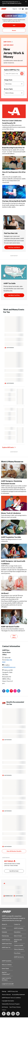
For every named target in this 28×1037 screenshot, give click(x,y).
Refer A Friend (18, 936)
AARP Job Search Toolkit (10, 627)
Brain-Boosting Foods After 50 (13, 148)
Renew (14, 30)
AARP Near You (6, 947)
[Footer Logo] (14, 911)
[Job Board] (14, 583)
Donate (4, 928)
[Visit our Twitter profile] (8, 1014)
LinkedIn (18, 691)
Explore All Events (8, 447)
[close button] (26, 13)
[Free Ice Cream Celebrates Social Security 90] (14, 111)
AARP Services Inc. (19, 957)
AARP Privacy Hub (13, 991)
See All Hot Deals (14, 871)
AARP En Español (18, 928)
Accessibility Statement (18, 994)
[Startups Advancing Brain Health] (14, 192)
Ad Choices (5, 1007)
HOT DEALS (8, 861)
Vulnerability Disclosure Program (11, 1004)
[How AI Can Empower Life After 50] (14, 163)
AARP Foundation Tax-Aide (11, 537)
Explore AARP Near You (11, 70)
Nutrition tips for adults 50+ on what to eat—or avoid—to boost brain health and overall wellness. (13, 151)
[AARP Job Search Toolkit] (14, 616)
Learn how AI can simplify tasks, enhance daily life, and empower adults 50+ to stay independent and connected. (14, 179)
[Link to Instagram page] (13, 1014)
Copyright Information (8, 1000)
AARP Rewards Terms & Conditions (11, 997)
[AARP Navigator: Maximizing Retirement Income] (14, 471)
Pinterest (11, 691)
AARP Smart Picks (7, 943)
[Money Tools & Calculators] (14, 503)
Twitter (7, 691)
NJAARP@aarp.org (9, 667)
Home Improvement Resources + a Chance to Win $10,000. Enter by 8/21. (11, 2)
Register (15, 8)
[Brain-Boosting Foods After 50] (14, 138)
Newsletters (17, 932)
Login (20, 8)
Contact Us (17, 924)
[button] (26, 9)
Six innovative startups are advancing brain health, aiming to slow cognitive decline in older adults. (13, 205)
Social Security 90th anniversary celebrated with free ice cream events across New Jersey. (13, 127)
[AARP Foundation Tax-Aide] (14, 527)
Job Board (4, 593)
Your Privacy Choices (15, 1007)
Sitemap (4, 991)
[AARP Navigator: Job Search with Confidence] (14, 551)
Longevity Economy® (7, 983)
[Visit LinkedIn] (18, 1014)
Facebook (3, 691)
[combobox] (14, 73)
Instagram (15, 691)
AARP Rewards (6, 939)
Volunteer (4, 932)
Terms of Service (6, 994)
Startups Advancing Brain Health (14, 201)
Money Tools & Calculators (11, 513)
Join (14, 25)
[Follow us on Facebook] (4, 1014)
